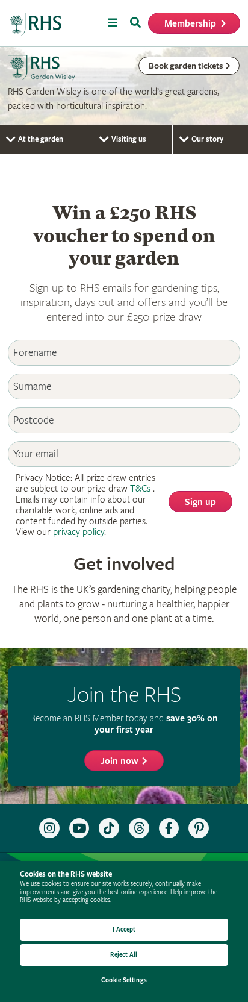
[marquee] (124, 86)
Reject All (123, 955)
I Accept (124, 929)
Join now (119, 761)
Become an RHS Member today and (124, 724)
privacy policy (78, 532)
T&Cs (140, 489)
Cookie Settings (124, 980)
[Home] (35, 24)
